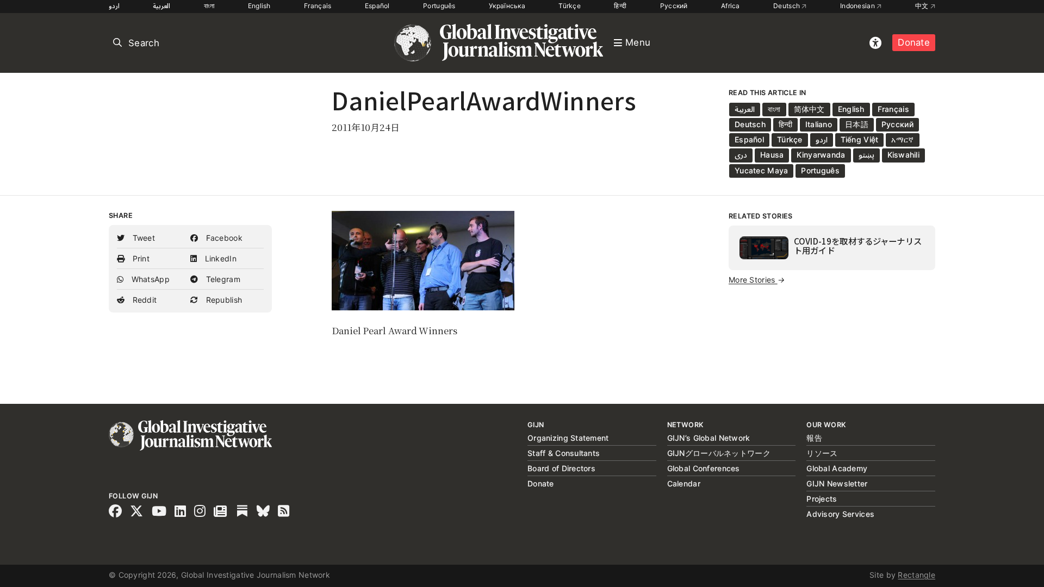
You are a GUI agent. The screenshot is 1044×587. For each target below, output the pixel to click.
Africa (730, 6)
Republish (222, 299)
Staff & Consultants (563, 453)
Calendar (683, 483)
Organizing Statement (568, 437)
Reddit (143, 299)
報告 (814, 437)
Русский (674, 6)
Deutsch (787, 6)
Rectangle (916, 574)
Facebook (223, 237)
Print (140, 258)
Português (439, 6)
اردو (114, 6)
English (259, 6)
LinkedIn (219, 258)
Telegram (221, 279)
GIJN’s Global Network (708, 437)
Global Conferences (703, 468)
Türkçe (569, 6)
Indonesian (858, 6)
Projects (821, 498)
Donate (914, 42)
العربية (161, 6)
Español (377, 6)
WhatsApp (149, 279)
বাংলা (209, 6)
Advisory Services (840, 514)
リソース (821, 453)
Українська (507, 6)
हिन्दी (620, 6)
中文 (922, 6)
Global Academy (836, 468)
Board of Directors (561, 468)
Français (317, 6)
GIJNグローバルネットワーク (718, 453)
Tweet (142, 237)
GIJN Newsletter (836, 483)
